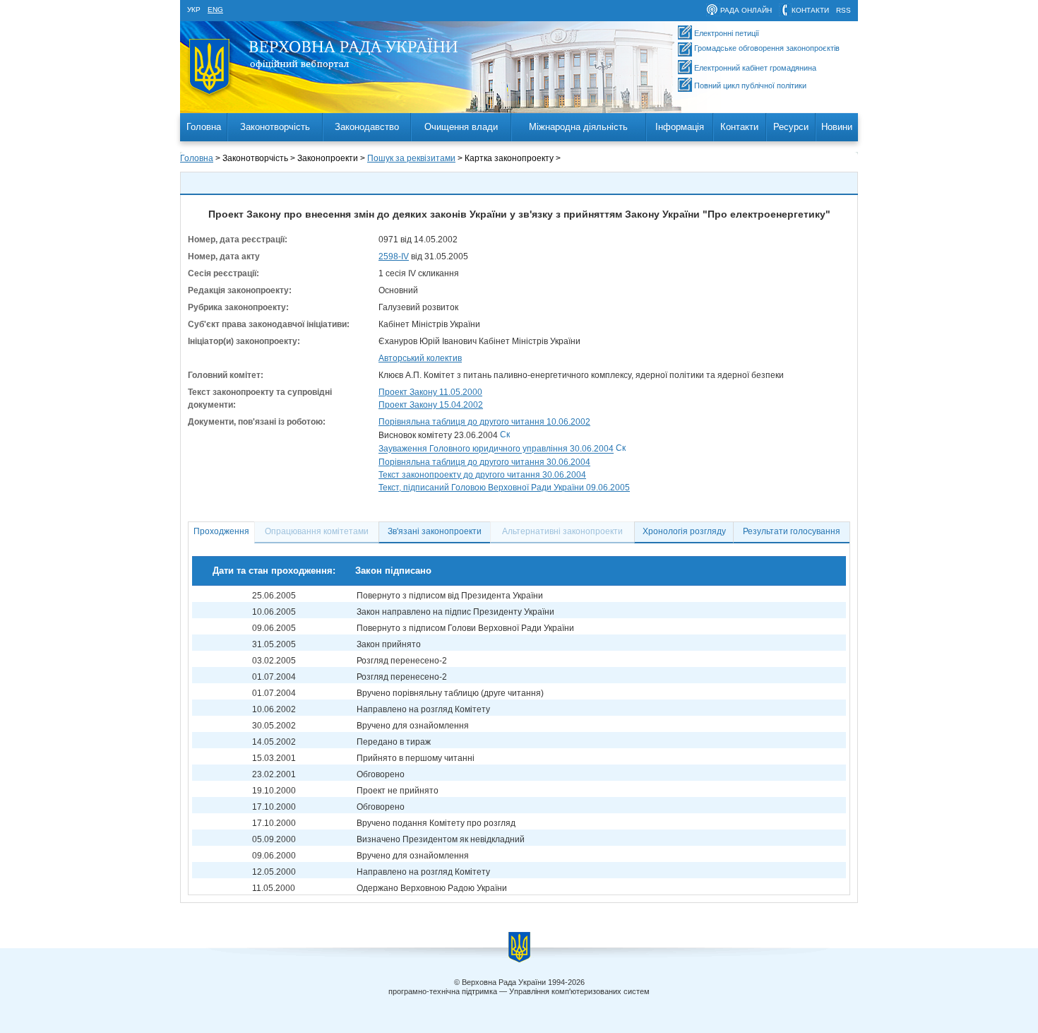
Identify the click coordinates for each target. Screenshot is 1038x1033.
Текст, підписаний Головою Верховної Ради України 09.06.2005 (504, 487)
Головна (203, 127)
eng (215, 9)
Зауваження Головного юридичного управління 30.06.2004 (496, 449)
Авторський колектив (420, 358)
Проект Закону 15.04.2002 (430, 405)
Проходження (221, 531)
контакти (810, 10)
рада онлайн (746, 10)
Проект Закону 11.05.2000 (430, 392)
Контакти (739, 127)
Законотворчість (275, 127)
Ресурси (791, 127)
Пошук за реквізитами (411, 158)
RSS (843, 10)
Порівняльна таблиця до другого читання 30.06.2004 (484, 462)
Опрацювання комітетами (317, 531)
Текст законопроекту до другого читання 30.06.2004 (482, 475)
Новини (836, 127)
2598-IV (393, 256)
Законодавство (367, 127)
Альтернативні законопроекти (562, 531)
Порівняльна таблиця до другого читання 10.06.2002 (484, 422)
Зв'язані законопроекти (435, 531)
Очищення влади (461, 127)
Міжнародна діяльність (578, 127)
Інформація (679, 127)
